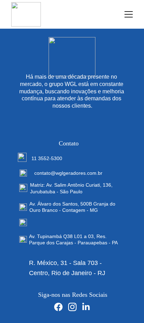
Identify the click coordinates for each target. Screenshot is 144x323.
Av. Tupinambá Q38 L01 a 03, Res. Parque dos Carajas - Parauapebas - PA (73, 239)
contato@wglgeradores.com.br (68, 173)
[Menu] (128, 14)
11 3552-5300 (46, 158)
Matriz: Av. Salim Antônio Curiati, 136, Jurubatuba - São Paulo (72, 188)
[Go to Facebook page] (58, 307)
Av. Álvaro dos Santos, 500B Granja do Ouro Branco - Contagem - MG (73, 207)
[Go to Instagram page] (72, 307)
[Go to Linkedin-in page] (86, 307)
